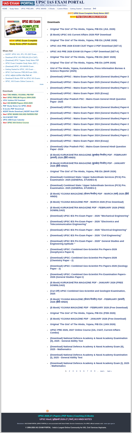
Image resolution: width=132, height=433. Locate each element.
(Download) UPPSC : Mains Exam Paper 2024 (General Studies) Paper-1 (89, 135)
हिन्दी (94, 9)
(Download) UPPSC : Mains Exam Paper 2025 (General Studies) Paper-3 (89, 76)
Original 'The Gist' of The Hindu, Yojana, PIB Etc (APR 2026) (83, 62)
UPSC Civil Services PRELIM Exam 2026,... (22, 72)
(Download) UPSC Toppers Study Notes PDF (22, 60)
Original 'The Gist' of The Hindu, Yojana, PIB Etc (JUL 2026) (82, 29)
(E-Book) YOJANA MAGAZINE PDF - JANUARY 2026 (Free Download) (88, 318)
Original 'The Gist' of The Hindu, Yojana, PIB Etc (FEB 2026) (83, 313)
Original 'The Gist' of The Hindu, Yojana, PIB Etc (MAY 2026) (83, 57)
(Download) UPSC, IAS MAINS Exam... (20, 66)
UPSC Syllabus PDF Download (14, 100)
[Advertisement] (88, 392)
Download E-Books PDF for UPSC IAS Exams (22, 78)
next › (102, 371)
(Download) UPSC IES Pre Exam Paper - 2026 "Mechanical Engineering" (89, 216)
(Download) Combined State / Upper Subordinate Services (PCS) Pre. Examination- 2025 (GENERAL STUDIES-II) (88, 178)
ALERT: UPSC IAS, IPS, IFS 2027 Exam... (21, 54)
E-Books (52, 9)
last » (109, 371)
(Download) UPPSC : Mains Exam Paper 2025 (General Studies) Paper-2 (89, 82)
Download (87, 9)
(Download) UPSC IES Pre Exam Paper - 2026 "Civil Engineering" (86, 235)
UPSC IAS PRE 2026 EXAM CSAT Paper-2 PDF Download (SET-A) (86, 46)
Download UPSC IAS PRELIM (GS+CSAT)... (22, 57)
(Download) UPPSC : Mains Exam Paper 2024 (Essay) (79, 141)
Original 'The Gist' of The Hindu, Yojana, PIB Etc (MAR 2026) (83, 171)
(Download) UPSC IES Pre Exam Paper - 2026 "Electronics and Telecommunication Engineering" (84, 223)
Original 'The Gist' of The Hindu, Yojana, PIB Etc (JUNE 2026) (83, 40)
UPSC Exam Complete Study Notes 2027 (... (22, 63)
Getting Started (75, 9)
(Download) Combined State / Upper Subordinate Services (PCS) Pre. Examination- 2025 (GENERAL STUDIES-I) (88, 186)
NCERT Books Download (13, 111)
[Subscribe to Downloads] (47, 411)
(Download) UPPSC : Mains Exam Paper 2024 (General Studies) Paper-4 (89, 118)
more (41, 84)
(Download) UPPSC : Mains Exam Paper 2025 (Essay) (79, 93)
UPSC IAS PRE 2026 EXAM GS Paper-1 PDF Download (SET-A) (84, 51)
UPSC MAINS (41, 9)
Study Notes (14, 9)
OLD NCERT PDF (10, 117)
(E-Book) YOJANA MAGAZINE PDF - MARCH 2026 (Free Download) (87, 202)
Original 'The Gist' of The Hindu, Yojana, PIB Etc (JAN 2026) (83, 324)
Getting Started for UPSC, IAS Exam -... (20, 69)
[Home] (18, 5)
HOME (4, 9)
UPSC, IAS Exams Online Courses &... (20, 81)
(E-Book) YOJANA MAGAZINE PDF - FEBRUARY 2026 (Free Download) (89, 307)
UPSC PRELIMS (27, 9)
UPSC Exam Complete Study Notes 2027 (91, 13)
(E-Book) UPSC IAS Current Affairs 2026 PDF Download (80, 34)
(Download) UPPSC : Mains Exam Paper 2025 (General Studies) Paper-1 (89, 88)
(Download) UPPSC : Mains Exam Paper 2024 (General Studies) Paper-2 (89, 129)
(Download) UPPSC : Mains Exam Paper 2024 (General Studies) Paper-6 (89, 107)
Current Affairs (62, 9)
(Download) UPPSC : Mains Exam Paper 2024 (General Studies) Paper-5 (89, 113)
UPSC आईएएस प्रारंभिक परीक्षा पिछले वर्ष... (19, 75)
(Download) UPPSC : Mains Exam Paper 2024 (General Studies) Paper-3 (89, 124)
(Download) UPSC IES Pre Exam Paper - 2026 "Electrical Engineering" (88, 230)
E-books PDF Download (13, 109)
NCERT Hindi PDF (31, 111)
